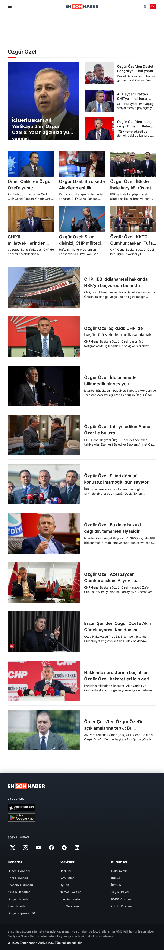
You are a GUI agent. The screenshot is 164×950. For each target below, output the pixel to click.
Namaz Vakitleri (70, 892)
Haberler (15, 862)
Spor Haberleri (18, 878)
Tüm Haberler (17, 906)
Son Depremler (70, 899)
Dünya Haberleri (19, 899)
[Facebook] (51, 848)
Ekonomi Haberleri (20, 885)
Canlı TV (65, 871)
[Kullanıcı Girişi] (145, 6)
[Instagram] (25, 848)
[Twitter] (13, 848)
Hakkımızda (119, 871)
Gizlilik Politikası (122, 906)
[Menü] (10, 6)
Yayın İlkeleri (120, 892)
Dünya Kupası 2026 (21, 913)
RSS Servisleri (69, 906)
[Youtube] (38, 848)
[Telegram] (64, 848)
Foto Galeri (67, 878)
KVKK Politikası (121, 899)
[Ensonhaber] (82, 6)
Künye (115, 878)
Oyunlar (65, 885)
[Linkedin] (77, 848)
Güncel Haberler (19, 871)
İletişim (116, 885)
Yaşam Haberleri (19, 892)
